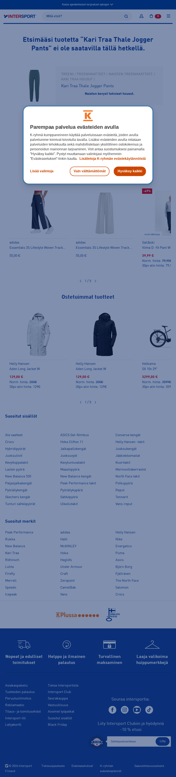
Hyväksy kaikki (130, 171)
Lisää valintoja (41, 171)
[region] (88, 145)
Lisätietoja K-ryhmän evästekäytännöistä (112, 159)
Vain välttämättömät (90, 171)
